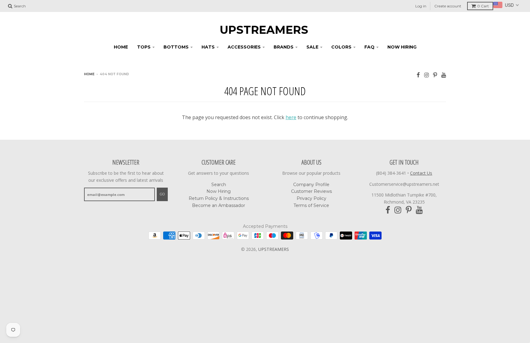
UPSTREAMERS (264, 29)
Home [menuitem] (121, 47)
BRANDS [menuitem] (284, 47)
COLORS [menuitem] (341, 47)
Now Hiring (218, 191)
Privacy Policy (311, 198)
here (291, 117)
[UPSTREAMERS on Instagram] (426, 74)
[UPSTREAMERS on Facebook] (418, 74)
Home (89, 74)
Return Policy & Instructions (219, 198)
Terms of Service (311, 205)
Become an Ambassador (218, 205)
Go (162, 194)
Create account (447, 6)
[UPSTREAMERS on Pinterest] (435, 74)
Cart (483, 6)
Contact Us (421, 173)
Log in (420, 6)
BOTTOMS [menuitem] (176, 47)
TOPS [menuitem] (144, 47)
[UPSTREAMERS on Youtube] (443, 74)
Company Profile (311, 184)
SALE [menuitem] (312, 47)
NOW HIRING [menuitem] (402, 47)
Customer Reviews (311, 191)
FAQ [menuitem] (369, 47)
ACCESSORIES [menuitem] (244, 47)
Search (218, 184)
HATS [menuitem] (208, 47)
